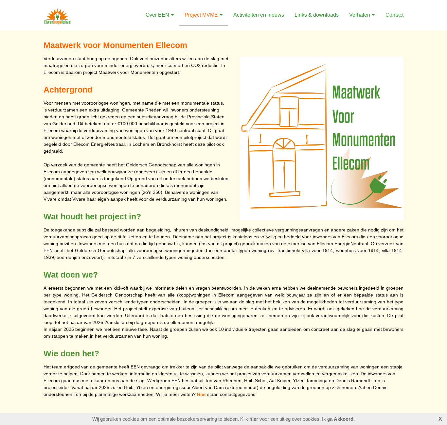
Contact (394, 15)
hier (253, 419)
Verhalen (359, 15)
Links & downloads (317, 15)
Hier (201, 394)
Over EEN (157, 15)
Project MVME (201, 15)
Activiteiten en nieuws (258, 15)
